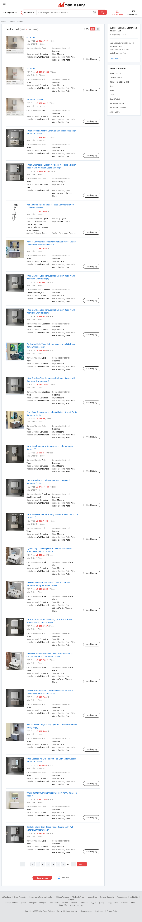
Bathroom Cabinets (34, 99)
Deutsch (74, 902)
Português (32, 902)
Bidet (112, 90)
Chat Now (65, 877)
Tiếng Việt (63, 905)
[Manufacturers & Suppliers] (71, 4)
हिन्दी (116, 902)
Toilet (112, 94)
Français (42, 902)
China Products (20, 897)
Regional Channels (107, 897)
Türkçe (132, 902)
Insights (71, 899)
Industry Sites (92, 897)
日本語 (109, 902)
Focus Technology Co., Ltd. (53, 911)
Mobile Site (134, 897)
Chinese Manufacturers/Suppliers (40, 897)
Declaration (99, 911)
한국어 (101, 902)
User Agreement (86, 911)
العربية (93, 902)
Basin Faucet (115, 73)
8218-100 (30, 68)
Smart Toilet (115, 99)
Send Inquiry (91, 59)
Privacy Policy (112, 911)
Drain (112, 86)
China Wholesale (62, 897)
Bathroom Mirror (117, 103)
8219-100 (30, 37)
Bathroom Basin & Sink (119, 81)
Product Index (122, 897)
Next (81, 864)
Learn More (116, 58)
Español (23, 902)
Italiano (65, 902)
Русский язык (54, 902)
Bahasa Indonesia (76, 905)
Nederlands (84, 902)
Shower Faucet (116, 77)
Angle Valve (115, 112)
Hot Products (6, 897)
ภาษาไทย (124, 902)
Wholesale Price (78, 897)
